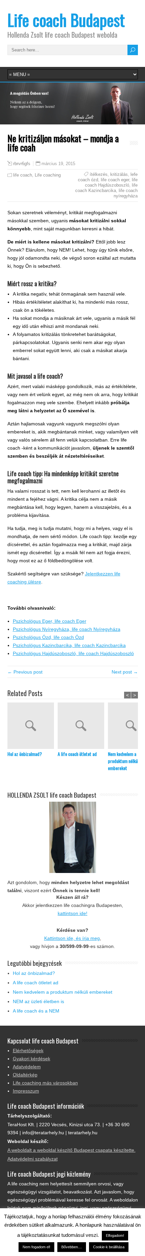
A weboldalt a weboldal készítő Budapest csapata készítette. (71, 1150)
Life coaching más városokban (45, 1083)
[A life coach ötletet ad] (83, 726)
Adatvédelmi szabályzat (32, 1159)
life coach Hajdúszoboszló (111, 182)
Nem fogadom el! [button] (36, 1247)
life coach (22, 175)
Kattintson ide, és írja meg (72, 938)
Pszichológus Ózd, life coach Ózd (48, 637)
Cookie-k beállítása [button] (108, 1247)
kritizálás (119, 174)
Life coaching (48, 175)
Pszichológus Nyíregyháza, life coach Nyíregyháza (66, 629)
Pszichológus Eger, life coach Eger (49, 621)
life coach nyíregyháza (126, 193)
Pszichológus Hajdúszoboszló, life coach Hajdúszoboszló (73, 653)
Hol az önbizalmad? (24, 753)
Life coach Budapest (66, 20)
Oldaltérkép (25, 1074)
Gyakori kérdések (31, 1058)
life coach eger (115, 179)
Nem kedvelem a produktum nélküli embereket (62, 992)
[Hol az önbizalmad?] (32, 726)
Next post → (125, 672)
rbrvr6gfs (21, 163)
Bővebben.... (71, 1247)
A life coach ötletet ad (77, 753)
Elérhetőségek (28, 1050)
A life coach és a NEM (36, 1011)
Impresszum (26, 1091)
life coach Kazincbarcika (106, 188)
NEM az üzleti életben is (38, 1001)
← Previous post (24, 672)
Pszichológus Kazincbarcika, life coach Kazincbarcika (69, 645)
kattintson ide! (72, 913)
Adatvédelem (27, 1066)
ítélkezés (99, 174)
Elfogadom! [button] (115, 1235)
